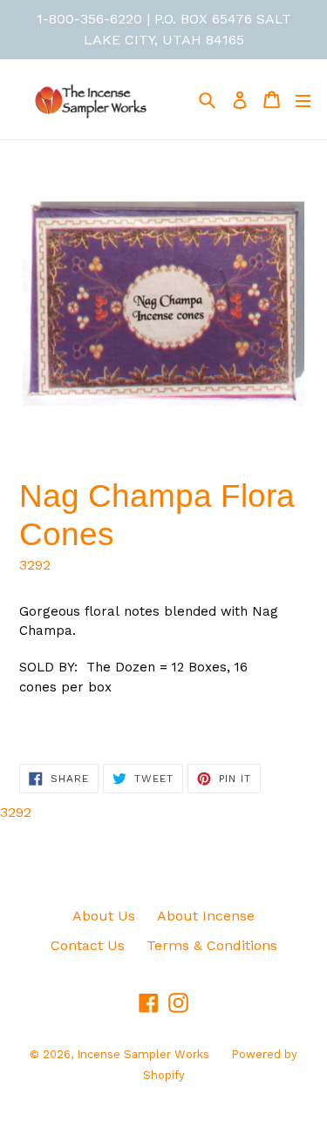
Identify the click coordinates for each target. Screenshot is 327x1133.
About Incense (206, 915)
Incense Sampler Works (143, 1054)
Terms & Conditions (211, 945)
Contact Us (88, 945)
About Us (103, 915)
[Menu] (303, 99)
